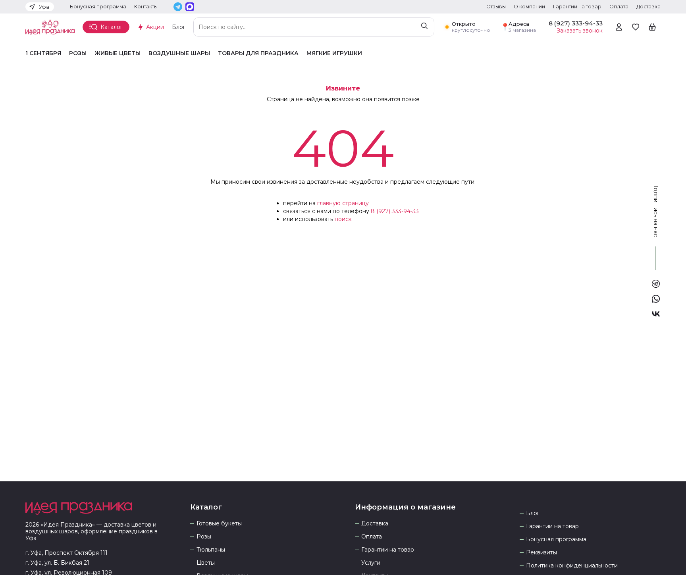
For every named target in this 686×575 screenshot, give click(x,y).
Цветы (206, 563)
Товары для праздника (258, 53)
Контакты (146, 7)
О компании (529, 7)
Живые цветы (117, 53)
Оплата (618, 7)
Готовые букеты (219, 523)
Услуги (370, 563)
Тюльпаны (211, 549)
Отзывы (496, 7)
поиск (343, 219)
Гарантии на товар (577, 7)
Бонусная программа (98, 7)
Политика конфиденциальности (572, 565)
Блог (178, 27)
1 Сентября (43, 53)
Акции (155, 27)
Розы (78, 53)
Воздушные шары (179, 53)
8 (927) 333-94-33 (395, 211)
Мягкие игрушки (334, 53)
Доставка (648, 7)
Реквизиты (541, 552)
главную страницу (343, 203)
